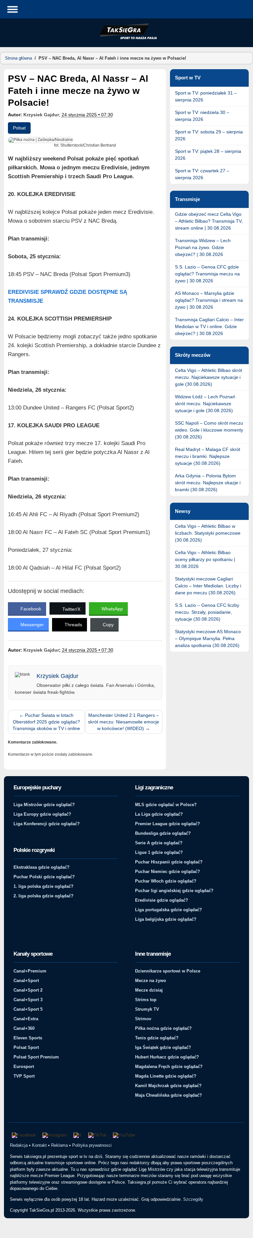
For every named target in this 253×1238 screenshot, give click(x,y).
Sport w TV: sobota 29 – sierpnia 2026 (209, 135)
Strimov (143, 1018)
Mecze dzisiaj (149, 990)
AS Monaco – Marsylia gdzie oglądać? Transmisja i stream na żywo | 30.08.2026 (209, 300)
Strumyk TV (147, 1009)
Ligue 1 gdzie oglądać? (159, 852)
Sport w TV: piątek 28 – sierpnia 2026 (208, 155)
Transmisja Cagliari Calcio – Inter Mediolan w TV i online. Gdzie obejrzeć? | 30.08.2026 (209, 326)
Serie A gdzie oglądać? (159, 842)
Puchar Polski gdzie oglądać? (44, 876)
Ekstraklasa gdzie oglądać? (42, 867)
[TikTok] (97, 1135)
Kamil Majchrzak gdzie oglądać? (168, 1085)
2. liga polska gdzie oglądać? (43, 895)
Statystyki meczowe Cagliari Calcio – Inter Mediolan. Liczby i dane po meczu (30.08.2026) (208, 585)
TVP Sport (24, 1076)
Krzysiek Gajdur (41, 114)
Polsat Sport (26, 1047)
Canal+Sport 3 (28, 999)
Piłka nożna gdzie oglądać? (163, 1028)
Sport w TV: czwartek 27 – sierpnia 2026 (202, 174)
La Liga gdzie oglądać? (159, 814)
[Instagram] (54, 1135)
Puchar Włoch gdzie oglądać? (165, 881)
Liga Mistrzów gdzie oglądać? (44, 804)
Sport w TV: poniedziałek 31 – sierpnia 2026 (206, 96)
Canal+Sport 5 (28, 1009)
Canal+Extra (26, 1018)
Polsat (19, 127)
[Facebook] (24, 1135)
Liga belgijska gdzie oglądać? (165, 919)
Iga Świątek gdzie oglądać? (163, 1047)
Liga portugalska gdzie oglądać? (168, 909)
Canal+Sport (26, 980)
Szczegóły (193, 1199)
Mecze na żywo (150, 980)
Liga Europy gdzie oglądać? (42, 814)
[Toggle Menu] (12, 9)
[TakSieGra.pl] (126, 38)
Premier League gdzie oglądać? (167, 823)
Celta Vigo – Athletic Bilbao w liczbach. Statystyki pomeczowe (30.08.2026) (207, 533)
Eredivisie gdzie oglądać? (161, 900)
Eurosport (24, 1066)
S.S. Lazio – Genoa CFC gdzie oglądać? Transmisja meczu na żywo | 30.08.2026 (207, 273)
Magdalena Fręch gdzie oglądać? (169, 1066)
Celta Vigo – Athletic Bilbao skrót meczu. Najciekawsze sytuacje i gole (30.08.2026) (208, 377)
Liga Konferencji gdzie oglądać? (47, 823)
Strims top (145, 999)
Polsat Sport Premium (36, 1057)
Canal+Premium (30, 971)
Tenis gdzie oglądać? (157, 1037)
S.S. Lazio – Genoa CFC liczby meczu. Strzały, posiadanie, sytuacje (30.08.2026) (207, 612)
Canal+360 (24, 1028)
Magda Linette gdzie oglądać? (165, 1076)
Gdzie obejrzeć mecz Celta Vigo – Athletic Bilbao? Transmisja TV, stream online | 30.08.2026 (209, 221)
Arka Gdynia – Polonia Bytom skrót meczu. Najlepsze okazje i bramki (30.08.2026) (207, 482)
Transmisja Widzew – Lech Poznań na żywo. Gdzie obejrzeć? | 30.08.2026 (203, 247)
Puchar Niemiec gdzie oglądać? (167, 871)
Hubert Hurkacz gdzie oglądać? (167, 1057)
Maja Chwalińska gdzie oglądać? (168, 1095)
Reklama (59, 1145)
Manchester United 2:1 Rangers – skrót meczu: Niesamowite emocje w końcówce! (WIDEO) (123, 722)
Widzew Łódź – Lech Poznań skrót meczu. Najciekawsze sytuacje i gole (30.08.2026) (205, 403)
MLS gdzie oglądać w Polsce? (166, 804)
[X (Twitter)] (77, 1135)
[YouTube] (124, 1135)
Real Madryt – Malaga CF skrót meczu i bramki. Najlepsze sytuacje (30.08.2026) (207, 456)
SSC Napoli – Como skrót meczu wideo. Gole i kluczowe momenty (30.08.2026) (209, 429)
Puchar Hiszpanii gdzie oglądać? (169, 861)
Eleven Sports (28, 1037)
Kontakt (39, 1145)
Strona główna (18, 58)
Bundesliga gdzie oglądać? (163, 833)
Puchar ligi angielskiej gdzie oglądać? (174, 890)
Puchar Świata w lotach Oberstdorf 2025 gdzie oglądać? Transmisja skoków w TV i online (46, 722)
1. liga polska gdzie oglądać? (43, 886)
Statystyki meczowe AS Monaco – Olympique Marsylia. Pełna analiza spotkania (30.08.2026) (208, 638)
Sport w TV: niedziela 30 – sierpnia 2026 (202, 116)
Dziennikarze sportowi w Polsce (167, 971)
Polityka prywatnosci (92, 1145)
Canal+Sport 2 (28, 990)
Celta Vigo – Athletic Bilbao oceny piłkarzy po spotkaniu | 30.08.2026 (205, 559)
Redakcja (19, 1145)
